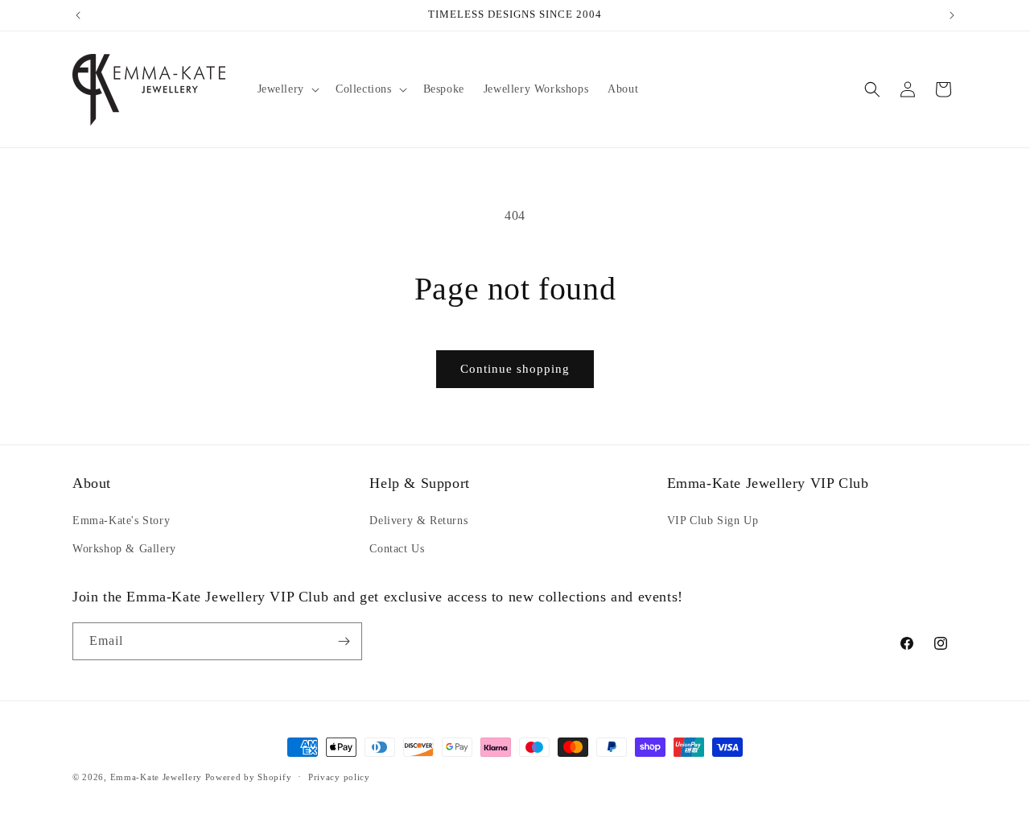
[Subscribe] (343, 641)
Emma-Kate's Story (121, 520)
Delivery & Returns (418, 520)
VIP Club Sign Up (713, 520)
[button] (287, 89)
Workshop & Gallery (124, 549)
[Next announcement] (952, 15)
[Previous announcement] (78, 15)
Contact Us (396, 549)
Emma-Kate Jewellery (156, 777)
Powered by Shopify (248, 777)
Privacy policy (339, 777)
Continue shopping (515, 368)
